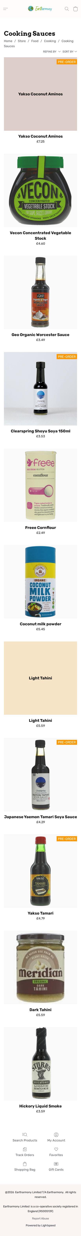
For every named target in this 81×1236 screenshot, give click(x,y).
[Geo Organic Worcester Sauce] (40, 292)
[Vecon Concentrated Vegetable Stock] (40, 190)
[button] (40, 9)
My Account (56, 1140)
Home (8, 41)
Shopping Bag (24, 1169)
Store (22, 41)
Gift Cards (56, 1169)
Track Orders (25, 1155)
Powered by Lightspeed (40, 1225)
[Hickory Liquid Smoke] (40, 1064)
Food (35, 41)
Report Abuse (40, 1218)
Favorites (56, 1155)
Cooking (50, 41)
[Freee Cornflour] (40, 485)
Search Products (25, 1140)
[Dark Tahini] (40, 967)
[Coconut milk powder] (40, 581)
